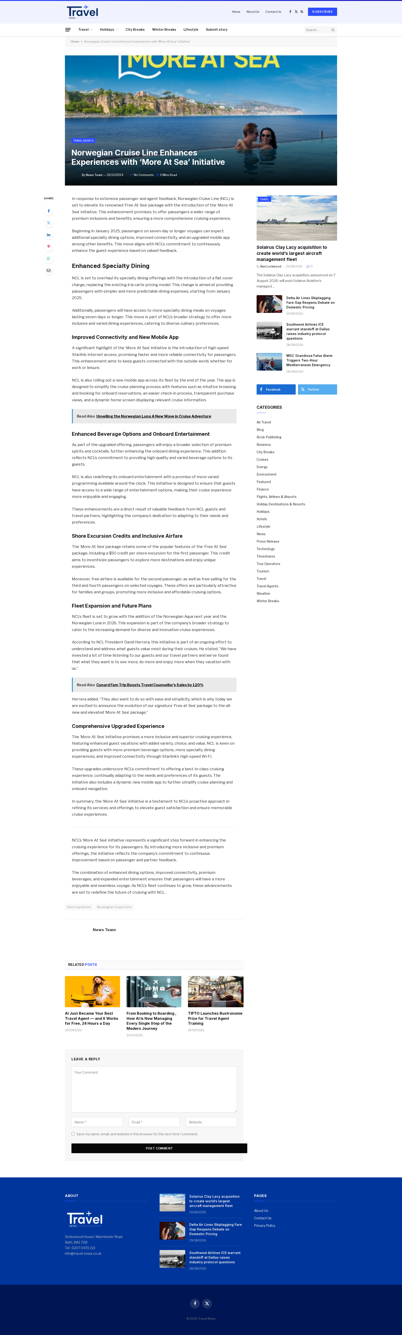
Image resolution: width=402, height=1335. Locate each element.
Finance (263, 489)
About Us (252, 12)
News (261, 534)
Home (236, 12)
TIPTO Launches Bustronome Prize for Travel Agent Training (215, 1018)
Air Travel (264, 422)
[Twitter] (48, 222)
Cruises (262, 459)
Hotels (262, 519)
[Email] (48, 270)
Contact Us (273, 12)
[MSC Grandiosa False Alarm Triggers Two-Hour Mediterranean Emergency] (269, 362)
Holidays (107, 29)
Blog (260, 430)
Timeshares (266, 556)
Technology (266, 549)
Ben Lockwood (271, 266)
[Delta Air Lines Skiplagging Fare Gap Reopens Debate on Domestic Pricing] (269, 304)
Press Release (268, 541)
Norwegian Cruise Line (114, 907)
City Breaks (135, 29)
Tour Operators (268, 564)
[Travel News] (82, 11)
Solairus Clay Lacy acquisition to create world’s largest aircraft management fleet (292, 253)
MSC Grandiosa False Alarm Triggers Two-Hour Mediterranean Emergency (309, 360)
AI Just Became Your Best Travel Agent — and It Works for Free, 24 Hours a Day (91, 1018)
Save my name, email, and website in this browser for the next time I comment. (137, 1134)
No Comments (144, 175)
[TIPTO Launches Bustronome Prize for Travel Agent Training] (216, 991)
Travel (83, 29)
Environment (267, 474)
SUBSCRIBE (322, 12)
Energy (262, 467)
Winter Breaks (164, 29)
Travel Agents (83, 140)
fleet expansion (79, 907)
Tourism (263, 571)
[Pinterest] (48, 246)
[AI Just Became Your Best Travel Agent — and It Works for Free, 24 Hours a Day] (93, 991)
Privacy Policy (264, 1225)
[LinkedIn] (48, 234)
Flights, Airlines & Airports (277, 497)
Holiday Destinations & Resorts (281, 504)
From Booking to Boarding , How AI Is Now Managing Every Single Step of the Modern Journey (151, 1021)
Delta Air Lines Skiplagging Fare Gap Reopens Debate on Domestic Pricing (310, 302)
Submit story (217, 29)
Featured (264, 482)
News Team (94, 175)
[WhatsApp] (48, 258)
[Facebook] (48, 211)
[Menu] (67, 29)
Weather (263, 593)
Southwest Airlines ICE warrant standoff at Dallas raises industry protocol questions (308, 331)
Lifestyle (191, 29)
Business (264, 444)
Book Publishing (269, 437)
